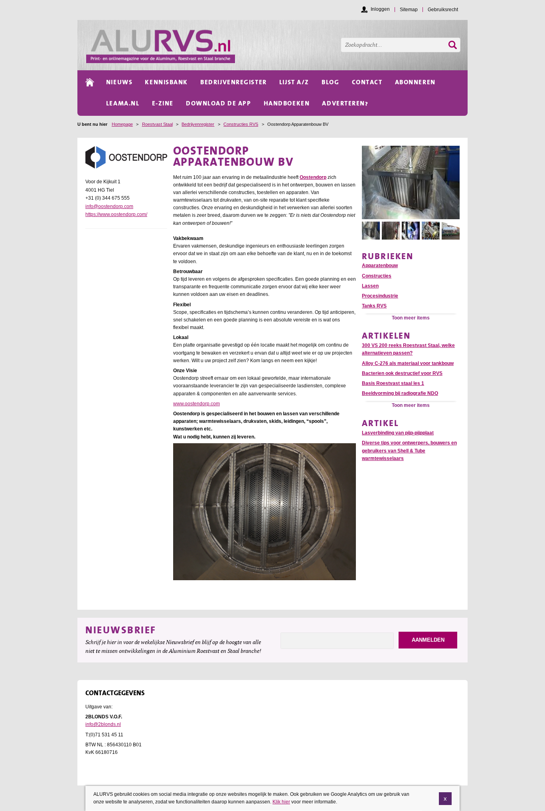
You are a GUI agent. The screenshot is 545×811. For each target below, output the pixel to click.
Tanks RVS (374, 306)
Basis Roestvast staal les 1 (393, 383)
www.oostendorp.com (196, 403)
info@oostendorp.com (109, 206)
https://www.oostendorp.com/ (116, 214)
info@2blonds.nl (103, 724)
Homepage (122, 124)
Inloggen (380, 9)
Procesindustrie (380, 296)
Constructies (376, 276)
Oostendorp (313, 177)
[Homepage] (277, 45)
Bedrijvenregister (198, 124)
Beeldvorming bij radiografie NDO (400, 393)
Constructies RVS (240, 124)
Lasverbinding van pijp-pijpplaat (398, 433)
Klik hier (281, 802)
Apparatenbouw (380, 265)
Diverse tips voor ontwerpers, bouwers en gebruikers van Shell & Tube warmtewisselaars (409, 450)
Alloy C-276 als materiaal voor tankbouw (408, 363)
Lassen (370, 286)
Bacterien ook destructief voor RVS (402, 373)
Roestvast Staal (157, 124)
